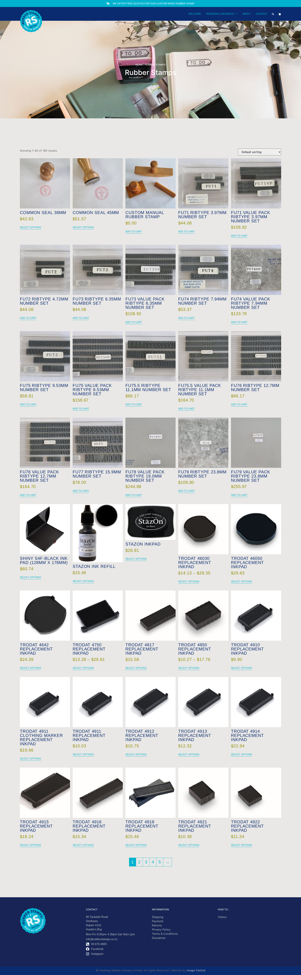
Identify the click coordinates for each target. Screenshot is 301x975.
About (246, 13)
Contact (262, 13)
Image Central (196, 970)
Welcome (194, 13)
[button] (273, 14)
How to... (224, 909)
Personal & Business (220, 13)
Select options (30, 227)
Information (160, 909)
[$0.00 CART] (279, 14)
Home (139, 64)
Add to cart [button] (133, 231)
